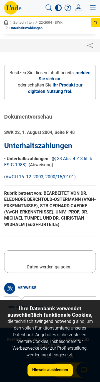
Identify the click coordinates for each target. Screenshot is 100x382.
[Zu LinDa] (12, 8)
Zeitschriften (23, 22)
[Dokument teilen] (90, 45)
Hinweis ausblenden (50, 369)
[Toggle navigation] (78, 8)
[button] (49, 7)
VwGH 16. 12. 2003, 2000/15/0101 (40, 176)
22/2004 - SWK (50, 22)
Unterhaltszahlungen (25, 28)
